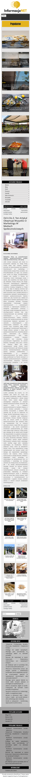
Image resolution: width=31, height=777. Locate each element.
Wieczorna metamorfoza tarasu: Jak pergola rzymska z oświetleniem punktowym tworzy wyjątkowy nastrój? (15, 129)
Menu (3, 15)
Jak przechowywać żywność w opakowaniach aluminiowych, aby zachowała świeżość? (15, 151)
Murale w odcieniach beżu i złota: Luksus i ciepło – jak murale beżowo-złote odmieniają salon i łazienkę (16, 697)
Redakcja (16, 253)
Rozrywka (5, 169)
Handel (7, 193)
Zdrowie (7, 202)
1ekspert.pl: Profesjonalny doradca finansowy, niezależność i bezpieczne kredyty (15, 45)
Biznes (4, 83)
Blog (3, 42)
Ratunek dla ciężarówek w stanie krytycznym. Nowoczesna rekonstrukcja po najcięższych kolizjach (15, 86)
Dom (6, 189)
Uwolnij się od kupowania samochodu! (23, 210)
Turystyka (8, 199)
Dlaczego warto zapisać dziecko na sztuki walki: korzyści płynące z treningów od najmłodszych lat (15, 172)
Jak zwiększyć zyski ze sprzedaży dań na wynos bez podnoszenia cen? (15, 108)
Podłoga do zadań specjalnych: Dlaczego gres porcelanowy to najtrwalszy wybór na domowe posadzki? (15, 64)
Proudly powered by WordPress (11, 774)
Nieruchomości (9, 195)
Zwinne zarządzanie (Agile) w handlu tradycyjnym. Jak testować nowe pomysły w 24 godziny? (16, 687)
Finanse (7, 191)
